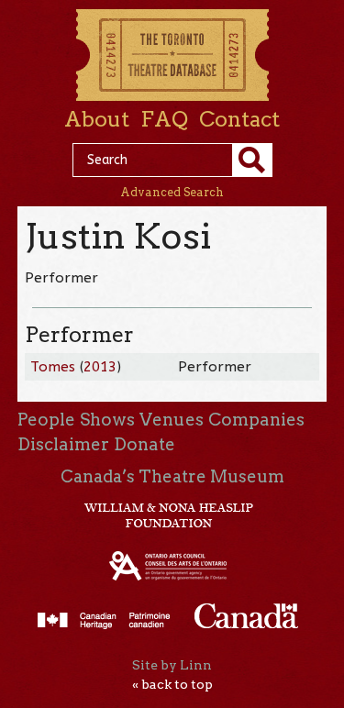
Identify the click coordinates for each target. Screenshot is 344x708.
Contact (239, 119)
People (46, 419)
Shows (107, 419)
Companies (256, 419)
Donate (144, 444)
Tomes (52, 367)
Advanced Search (172, 192)
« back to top (172, 684)
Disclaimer (63, 444)
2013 (100, 367)
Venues (171, 419)
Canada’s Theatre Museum (172, 476)
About (96, 119)
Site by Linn (172, 665)
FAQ (164, 119)
